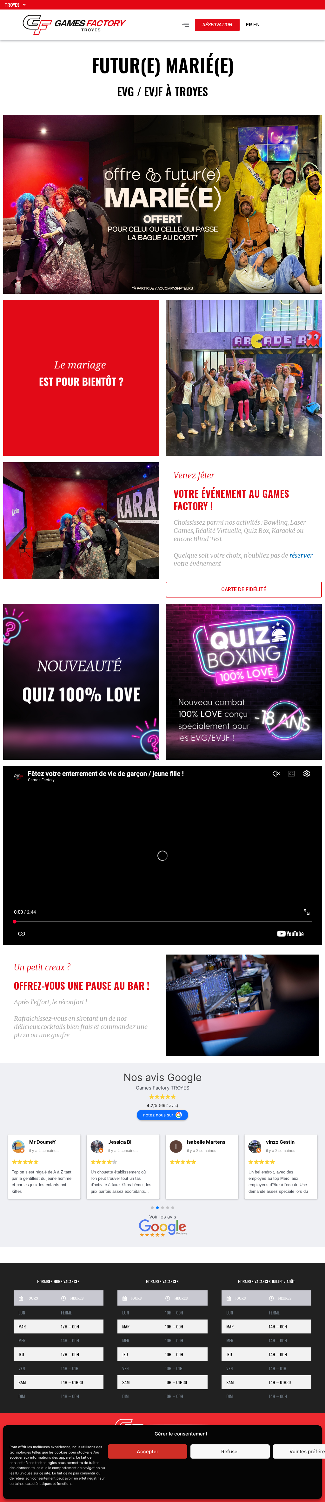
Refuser (230, 1451)
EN (256, 25)
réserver (301, 555)
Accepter (147, 1451)
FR (249, 25)
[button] (186, 25)
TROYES (12, 4)
